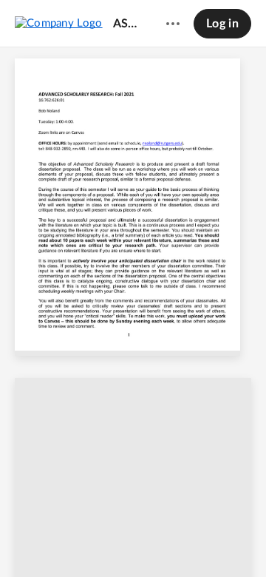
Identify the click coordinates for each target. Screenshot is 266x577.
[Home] (59, 23)
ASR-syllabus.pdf (128, 24)
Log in (222, 24)
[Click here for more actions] (173, 23)
